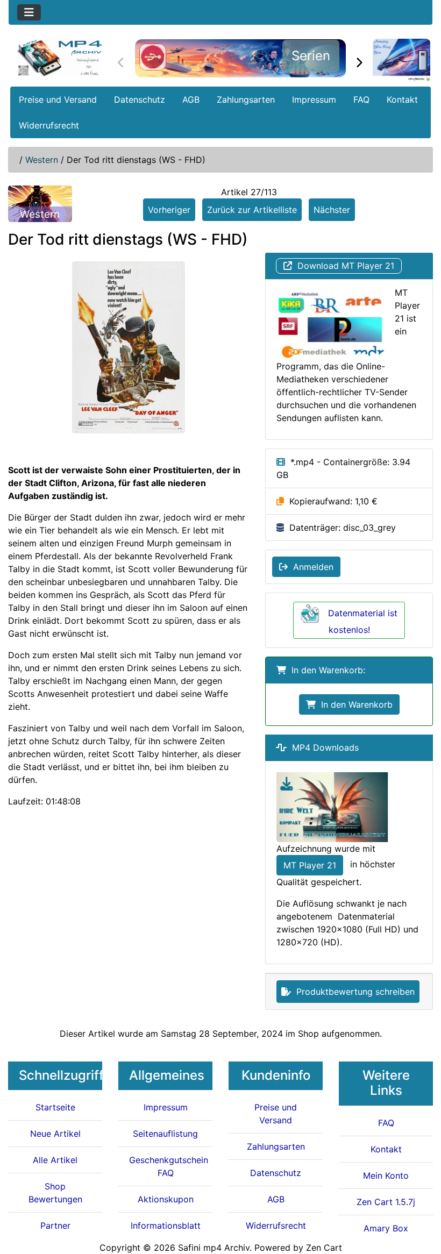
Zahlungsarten (246, 99)
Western (41, 159)
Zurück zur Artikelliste (252, 209)
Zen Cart (324, 1247)
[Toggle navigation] (29, 12)
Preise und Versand (58, 99)
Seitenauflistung (165, 1133)
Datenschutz (139, 99)
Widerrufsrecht (49, 125)
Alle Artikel (55, 1160)
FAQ (361, 99)
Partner (55, 1225)
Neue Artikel (55, 1133)
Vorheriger (169, 209)
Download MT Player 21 (343, 265)
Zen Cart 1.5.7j (386, 1201)
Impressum (314, 99)
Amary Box (386, 1228)
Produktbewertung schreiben (353, 991)
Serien (310, 55)
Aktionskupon (166, 1199)
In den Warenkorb (354, 704)
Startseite (55, 1107)
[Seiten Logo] (59, 58)
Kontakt (402, 99)
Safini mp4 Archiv (214, 1247)
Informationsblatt (166, 1225)
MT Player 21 (309, 865)
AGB (191, 99)
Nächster (332, 209)
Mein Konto (386, 1175)
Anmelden (310, 566)
